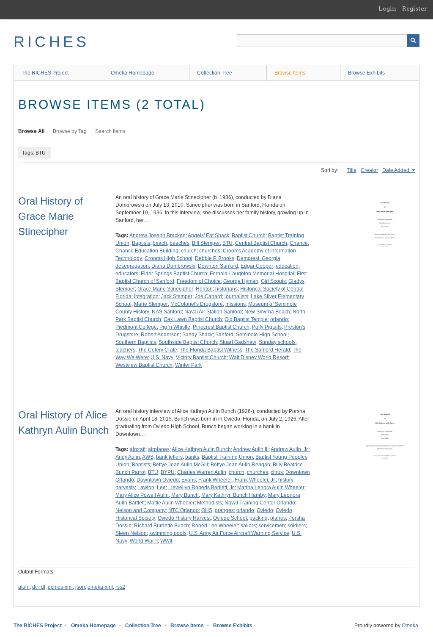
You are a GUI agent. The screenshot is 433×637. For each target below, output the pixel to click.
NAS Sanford (167, 312)
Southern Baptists (135, 342)
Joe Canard (208, 296)
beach (160, 243)
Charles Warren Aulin (201, 472)
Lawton (145, 487)
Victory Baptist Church (201, 357)
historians (226, 289)
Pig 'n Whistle (174, 327)
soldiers (297, 526)
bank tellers (169, 457)
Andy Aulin (127, 457)
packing (258, 518)
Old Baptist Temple (246, 319)
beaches (179, 243)
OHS (206, 510)
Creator (369, 170)
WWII (166, 541)
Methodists (209, 503)
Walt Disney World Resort (258, 357)
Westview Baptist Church (144, 365)
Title (351, 170)
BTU (227, 243)
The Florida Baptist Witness (211, 350)
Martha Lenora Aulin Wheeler (270, 487)
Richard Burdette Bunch (161, 526)
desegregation (132, 266)
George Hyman (240, 281)
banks (192, 457)
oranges (224, 510)
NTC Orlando (183, 510)
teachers (125, 350)
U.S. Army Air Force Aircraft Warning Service (239, 533)
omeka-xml (100, 587)
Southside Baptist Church (188, 342)
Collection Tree (214, 73)
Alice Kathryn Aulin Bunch (201, 449)
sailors (248, 526)
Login (387, 8)
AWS (147, 457)
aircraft (137, 449)
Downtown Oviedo (158, 480)
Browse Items (289, 73)
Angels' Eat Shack (208, 235)
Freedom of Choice (199, 281)
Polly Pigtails (267, 327)
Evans (188, 480)
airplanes (159, 449)
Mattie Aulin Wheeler (171, 503)
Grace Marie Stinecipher (165, 289)
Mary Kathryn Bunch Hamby (233, 495)
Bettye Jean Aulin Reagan (240, 465)
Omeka (410, 626)
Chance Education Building (146, 251)
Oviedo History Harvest (184, 518)
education (287, 266)
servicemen (271, 526)
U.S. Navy (162, 357)
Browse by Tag (70, 131)
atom (24, 587)
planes (278, 518)
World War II (144, 541)
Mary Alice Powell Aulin (142, 495)
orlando (279, 319)
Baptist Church (249, 235)
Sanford (224, 335)
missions (235, 304)
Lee (161, 487)
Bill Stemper (206, 243)
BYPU (168, 472)
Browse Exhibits (366, 73)
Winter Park (188, 365)
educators (126, 274)
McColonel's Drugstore (196, 304)
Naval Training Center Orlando (260, 503)
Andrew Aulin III (251, 449)
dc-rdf (38, 587)
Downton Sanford (218, 266)
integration (146, 296)
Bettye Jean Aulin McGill (180, 465)
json (80, 587)
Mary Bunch (185, 495)
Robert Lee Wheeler (215, 526)
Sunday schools (277, 342)
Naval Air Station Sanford (213, 312)
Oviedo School (230, 518)
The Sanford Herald (267, 350)
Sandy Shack (197, 335)
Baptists (141, 243)
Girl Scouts (273, 281)
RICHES (51, 41)
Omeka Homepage (132, 73)
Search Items (110, 131)
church (189, 251)
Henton (204, 289)
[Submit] (413, 40)
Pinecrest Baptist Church (221, 327)
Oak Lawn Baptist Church (193, 319)
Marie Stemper (151, 304)
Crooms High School (168, 258)
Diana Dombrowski (173, 266)
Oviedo (265, 510)
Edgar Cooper (257, 266)
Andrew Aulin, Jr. (290, 449)
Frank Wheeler (215, 480)
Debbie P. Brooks (214, 258)
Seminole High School (262, 335)
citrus (277, 472)
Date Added (396, 170)
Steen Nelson (131, 533)
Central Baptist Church (261, 243)
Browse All (31, 131)
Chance (299, 243)
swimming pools (167, 533)
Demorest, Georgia (258, 258)
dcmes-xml (60, 587)
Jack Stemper (176, 296)
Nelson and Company (140, 510)
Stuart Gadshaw (237, 342)
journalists (236, 296)
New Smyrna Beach (267, 312)
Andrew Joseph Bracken (157, 235)
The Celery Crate (157, 350)
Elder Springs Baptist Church (174, 274)
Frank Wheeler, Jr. (255, 480)
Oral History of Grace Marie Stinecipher (50, 216)
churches (209, 251)
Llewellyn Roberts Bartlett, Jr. (201, 487)
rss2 (120, 587)
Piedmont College (136, 327)
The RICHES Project (45, 73)
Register (414, 8)
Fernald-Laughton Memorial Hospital (252, 274)
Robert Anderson (160, 335)
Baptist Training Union (227, 457)
